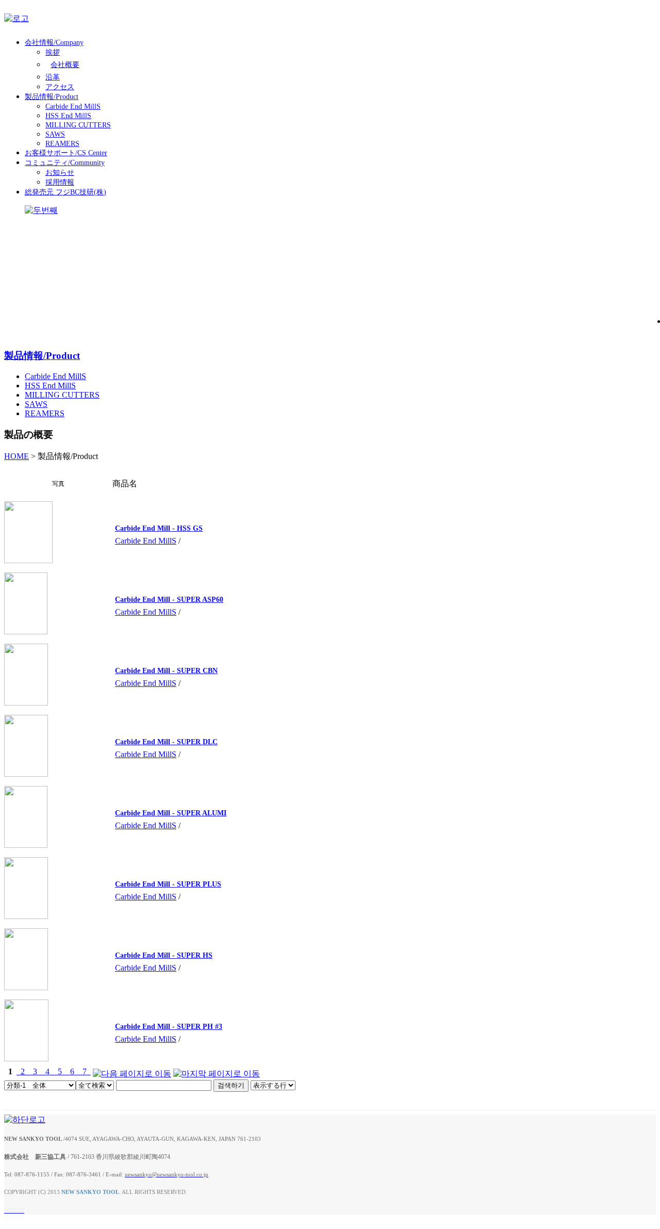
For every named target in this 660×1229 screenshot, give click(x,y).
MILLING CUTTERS (78, 125)
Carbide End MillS (73, 106)
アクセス (59, 87)
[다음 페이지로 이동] (132, 1071)
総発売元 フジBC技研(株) (65, 192)
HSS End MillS (68, 116)
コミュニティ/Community (65, 163)
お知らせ (59, 172)
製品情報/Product (51, 97)
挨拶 (52, 52)
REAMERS (62, 144)
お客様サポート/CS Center (66, 153)
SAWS (55, 134)
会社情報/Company (54, 42)
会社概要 (65, 65)
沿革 (52, 77)
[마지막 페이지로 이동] (216, 1071)
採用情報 (59, 182)
